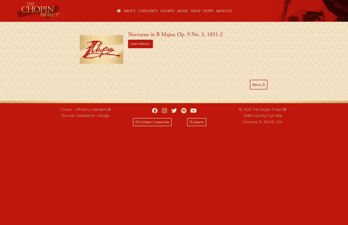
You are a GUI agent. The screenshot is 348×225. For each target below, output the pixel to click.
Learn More (139, 43)
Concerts (148, 11)
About (129, 11)
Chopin (167, 11)
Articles (224, 11)
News (208, 11)
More (257, 84)
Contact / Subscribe (154, 122)
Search (198, 122)
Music (182, 11)
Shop (196, 11)
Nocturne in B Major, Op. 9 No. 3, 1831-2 (175, 34)
